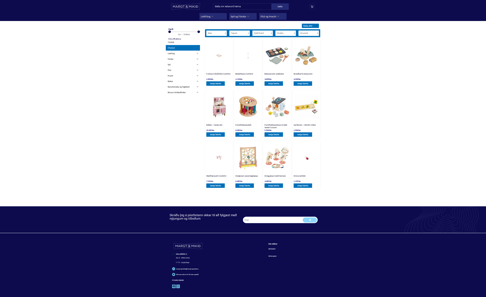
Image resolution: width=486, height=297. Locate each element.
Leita (280, 6)
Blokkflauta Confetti (244, 74)
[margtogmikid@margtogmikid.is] (173, 268)
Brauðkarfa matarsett (303, 74)
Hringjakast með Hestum (275, 176)
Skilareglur (272, 256)
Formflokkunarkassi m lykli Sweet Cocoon (276, 126)
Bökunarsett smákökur (274, 74)
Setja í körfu (215, 83)
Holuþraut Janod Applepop (246, 176)
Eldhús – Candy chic (214, 125)
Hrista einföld (299, 176)
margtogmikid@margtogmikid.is (187, 269)
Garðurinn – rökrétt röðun (305, 125)
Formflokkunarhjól (243, 125)
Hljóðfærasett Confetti (216, 176)
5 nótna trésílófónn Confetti (218, 74)
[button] (207, 16)
